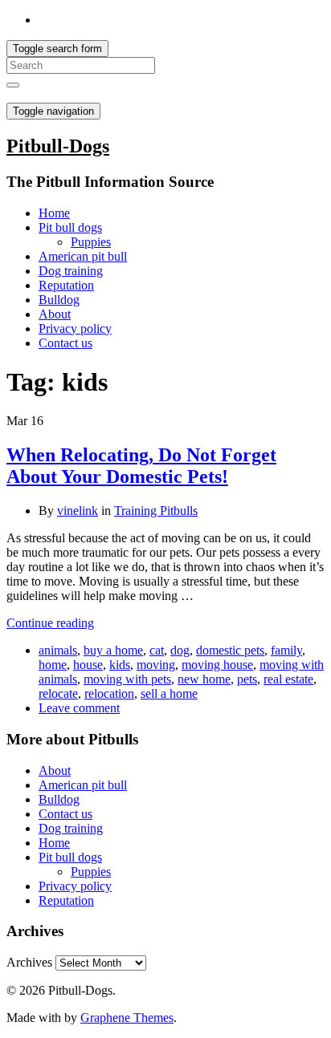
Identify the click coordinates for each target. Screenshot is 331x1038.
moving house (217, 664)
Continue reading (50, 623)
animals (58, 650)
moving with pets (127, 679)
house (88, 664)
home (53, 664)
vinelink (77, 510)
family (286, 650)
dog (180, 650)
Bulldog (59, 299)
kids (119, 664)
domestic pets (230, 650)
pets (247, 679)
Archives (29, 962)
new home (204, 679)
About (55, 314)
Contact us (65, 343)
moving (156, 664)
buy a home (113, 650)
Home (54, 213)
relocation (109, 693)
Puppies (91, 242)
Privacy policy (75, 328)
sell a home (169, 693)
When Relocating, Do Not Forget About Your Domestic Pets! (141, 465)
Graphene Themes (127, 1017)
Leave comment (79, 708)
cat (156, 650)
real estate (288, 679)
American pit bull (83, 256)
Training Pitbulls (156, 510)
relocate (58, 693)
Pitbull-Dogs (57, 146)
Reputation (66, 285)
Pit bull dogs (70, 227)
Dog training (71, 271)
